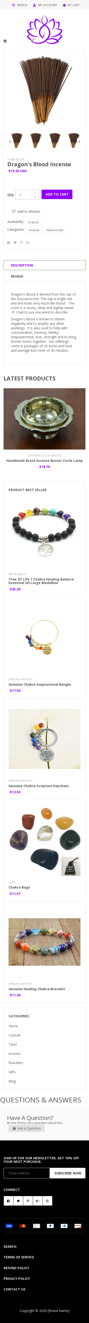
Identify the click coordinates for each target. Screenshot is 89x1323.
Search (22, 5)
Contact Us (14, 1289)
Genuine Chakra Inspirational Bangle (40, 684)
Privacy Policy (17, 1278)
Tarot (13, 1044)
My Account (47, 5)
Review (17, 276)
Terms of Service (19, 1257)
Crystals (15, 1035)
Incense (34, 230)
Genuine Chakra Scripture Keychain (39, 786)
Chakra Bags (19, 887)
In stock (33, 222)
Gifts (12, 1072)
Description (22, 265)
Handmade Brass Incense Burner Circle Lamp (44, 460)
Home (13, 1026)
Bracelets (16, 1062)
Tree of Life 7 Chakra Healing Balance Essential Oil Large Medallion (41, 581)
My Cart (74, 5)
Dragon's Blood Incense (39, 164)
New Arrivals (55, 230)
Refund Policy (16, 1268)
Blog (12, 1081)
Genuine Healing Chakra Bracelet (37, 989)
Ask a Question (29, 1128)
